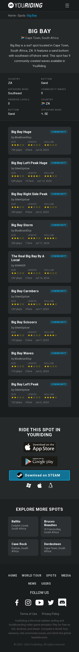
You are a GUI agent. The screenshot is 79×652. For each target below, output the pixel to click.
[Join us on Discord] (62, 605)
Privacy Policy (50, 613)
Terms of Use (28, 613)
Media (66, 575)
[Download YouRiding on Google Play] (39, 461)
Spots (21, 15)
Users (46, 583)
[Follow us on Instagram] (28, 605)
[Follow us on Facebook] (17, 605)
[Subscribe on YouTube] (39, 605)
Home (12, 15)
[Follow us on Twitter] (51, 605)
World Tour (31, 575)
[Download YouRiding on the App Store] (39, 447)
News (32, 583)
